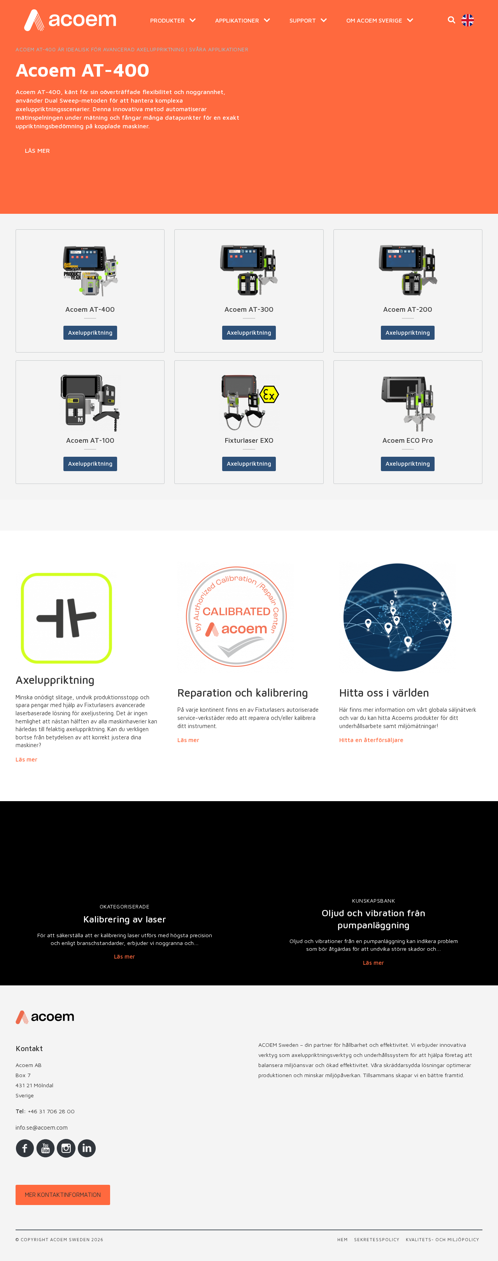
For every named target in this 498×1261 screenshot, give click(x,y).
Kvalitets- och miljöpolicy (442, 1239)
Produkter (167, 20)
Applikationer (237, 20)
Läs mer (37, 150)
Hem (342, 1239)
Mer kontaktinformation (63, 1194)
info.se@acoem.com (42, 1127)
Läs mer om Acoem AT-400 (90, 307)
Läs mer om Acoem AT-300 (249, 307)
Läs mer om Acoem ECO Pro (407, 426)
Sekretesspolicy (377, 1239)
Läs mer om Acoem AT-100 (90, 434)
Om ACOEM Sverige (374, 20)
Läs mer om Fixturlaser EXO (249, 426)
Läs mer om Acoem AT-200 (408, 295)
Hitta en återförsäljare (371, 740)
